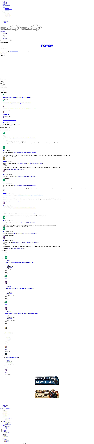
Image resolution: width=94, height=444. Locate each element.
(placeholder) (7, 432)
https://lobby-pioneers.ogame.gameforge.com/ (30, 213)
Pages (4, 36)
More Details (35, 443)
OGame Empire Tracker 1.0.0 (9, 120)
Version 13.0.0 (6, 114)
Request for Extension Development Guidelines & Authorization (17, 97)
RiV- (3, 110)
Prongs (4, 116)
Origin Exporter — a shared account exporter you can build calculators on (19, 108)
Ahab (3, 99)
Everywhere (2, 31)
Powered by (5, 408)
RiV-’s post (7, 163)
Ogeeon (4, 161)
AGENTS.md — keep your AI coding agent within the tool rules (17, 103)
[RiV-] (4, 172)
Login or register (5, 21)
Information (9, 286)
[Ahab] (4, 133)
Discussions (9, 311)
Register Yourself (3, 52)
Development (9, 267)
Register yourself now (14, 51)
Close (39, 443)
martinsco (8, 360)
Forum (4, 35)
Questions (8, 260)
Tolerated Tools (9, 362)
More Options (5, 38)
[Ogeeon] (4, 159)
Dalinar (4, 193)
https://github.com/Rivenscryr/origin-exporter (15, 169)
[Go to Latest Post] (6, 276)
